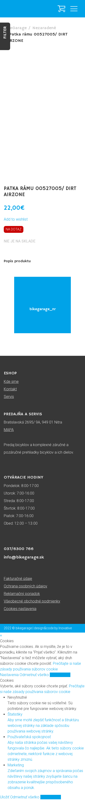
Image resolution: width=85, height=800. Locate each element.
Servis (9, 396)
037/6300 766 (19, 548)
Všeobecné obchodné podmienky (32, 601)
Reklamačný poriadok (22, 593)
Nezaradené (44, 28)
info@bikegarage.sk (24, 557)
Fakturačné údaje (18, 578)
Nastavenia (10, 675)
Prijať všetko (60, 675)
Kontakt (10, 389)
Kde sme (11, 381)
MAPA (9, 430)
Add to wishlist (16, 219)
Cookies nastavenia (20, 608)
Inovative (65, 628)
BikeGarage (15, 28)
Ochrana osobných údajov (25, 586)
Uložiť (5, 797)
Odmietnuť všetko (35, 675)
